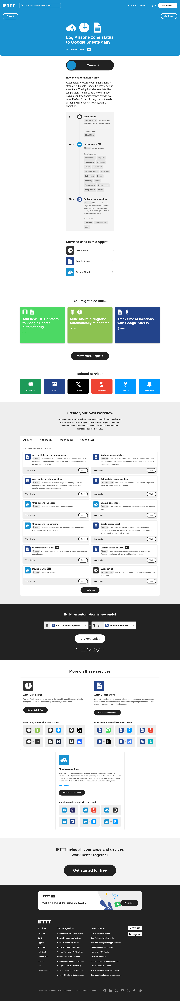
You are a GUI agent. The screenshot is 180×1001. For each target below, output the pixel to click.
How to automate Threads (101, 966)
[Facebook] (105, 990)
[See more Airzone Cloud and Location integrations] (111, 822)
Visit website (64, 786)
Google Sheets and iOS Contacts (70, 952)
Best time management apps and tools (106, 943)
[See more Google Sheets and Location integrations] (125, 730)
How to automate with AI (100, 933)
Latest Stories (98, 928)
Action (37, 458)
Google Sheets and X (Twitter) (69, 966)
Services (41, 933)
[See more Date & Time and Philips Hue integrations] (33, 742)
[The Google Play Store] (135, 934)
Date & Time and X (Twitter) (68, 943)
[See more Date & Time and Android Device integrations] (33, 730)
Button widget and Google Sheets (70, 961)
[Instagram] (116, 990)
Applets (41, 943)
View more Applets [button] (90, 355)
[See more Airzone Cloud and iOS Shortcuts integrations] (68, 810)
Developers (42, 990)
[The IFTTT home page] (9, 5)
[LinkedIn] (110, 990)
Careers (52, 990)
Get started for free (90, 870)
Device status (91, 144)
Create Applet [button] (90, 638)
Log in (153, 5)
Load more (90, 590)
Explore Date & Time (36, 710)
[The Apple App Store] (135, 928)
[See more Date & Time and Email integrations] (75, 742)
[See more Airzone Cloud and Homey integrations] (111, 810)
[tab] (27, 440)
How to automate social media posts (105, 970)
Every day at (90, 117)
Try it (83, 470)
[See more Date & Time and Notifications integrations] (54, 730)
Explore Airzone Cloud (72, 792)
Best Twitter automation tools (102, 938)
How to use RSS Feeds (100, 952)
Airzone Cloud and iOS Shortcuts (70, 970)
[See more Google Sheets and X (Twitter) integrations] (104, 742)
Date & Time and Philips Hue (68, 947)
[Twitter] (128, 990)
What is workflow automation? (102, 947)
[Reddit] (140, 990)
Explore (132, 5)
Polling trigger (108, 482)
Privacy (85, 990)
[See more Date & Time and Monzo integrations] (54, 742)
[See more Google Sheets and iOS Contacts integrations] (104, 730)
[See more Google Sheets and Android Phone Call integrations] (125, 742)
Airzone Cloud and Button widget (70, 975)
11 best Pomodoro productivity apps (105, 961)
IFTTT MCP (42, 947)
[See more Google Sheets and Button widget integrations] (146, 730)
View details (30, 470)
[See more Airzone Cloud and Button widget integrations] (90, 810)
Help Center (42, 952)
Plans (142, 5)
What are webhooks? (99, 956)
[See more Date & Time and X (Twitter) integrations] (75, 730)
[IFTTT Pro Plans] (89, 50)
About (93, 990)
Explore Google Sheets (107, 712)
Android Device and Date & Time (70, 933)
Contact (77, 990)
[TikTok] (134, 990)
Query (37, 551)
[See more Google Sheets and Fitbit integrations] (146, 742)
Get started (167, 5)
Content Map (43, 956)
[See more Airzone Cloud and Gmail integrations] (68, 822)
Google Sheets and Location (68, 956)
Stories (41, 938)
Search (41, 961)
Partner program (64, 990)
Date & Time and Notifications (69, 938)
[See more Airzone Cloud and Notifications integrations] (90, 822)
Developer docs (44, 970)
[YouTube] (122, 990)
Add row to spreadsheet (96, 199)
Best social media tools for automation (106, 975)
